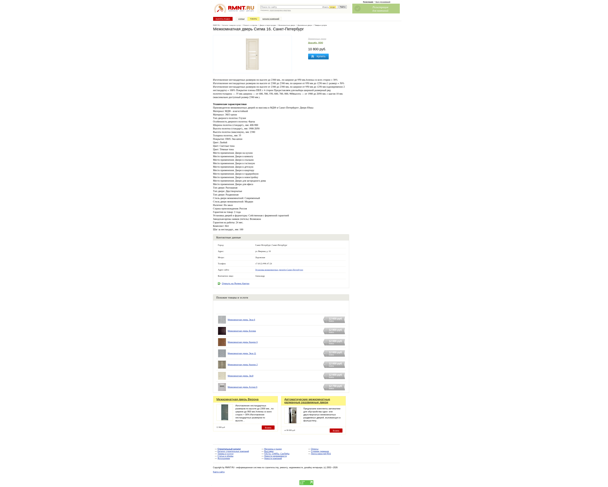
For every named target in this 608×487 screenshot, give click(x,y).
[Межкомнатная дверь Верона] (225, 420)
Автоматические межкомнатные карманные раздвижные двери (307, 401)
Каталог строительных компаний (233, 451)
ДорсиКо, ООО (315, 43)
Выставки (268, 451)
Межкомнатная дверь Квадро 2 (243, 364)
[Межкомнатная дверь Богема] (222, 335)
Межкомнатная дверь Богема (242, 331)
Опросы (314, 449)
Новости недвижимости (275, 456)
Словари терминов (320, 451)
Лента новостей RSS (321, 454)
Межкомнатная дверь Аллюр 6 (242, 387)
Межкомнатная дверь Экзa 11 (242, 353)
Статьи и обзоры (225, 456)
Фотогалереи (224, 458)
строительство (233, 11)
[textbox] (299, 7)
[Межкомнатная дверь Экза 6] (222, 324)
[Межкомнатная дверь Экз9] (222, 380)
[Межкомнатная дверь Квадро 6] (222, 346)
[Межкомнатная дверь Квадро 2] (222, 368)
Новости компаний (273, 458)
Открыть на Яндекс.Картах (235, 283)
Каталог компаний (271, 19)
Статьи (241, 19)
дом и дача (250, 11)
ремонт (242, 11)
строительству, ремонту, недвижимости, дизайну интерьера (293, 467)
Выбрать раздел (223, 19)
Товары (253, 19)
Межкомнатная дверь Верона (237, 399)
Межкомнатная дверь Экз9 (240, 376)
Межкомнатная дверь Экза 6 (241, 320)
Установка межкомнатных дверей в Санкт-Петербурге (279, 269)
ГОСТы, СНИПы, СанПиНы (276, 454)
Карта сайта (219, 472)
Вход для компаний (383, 2)
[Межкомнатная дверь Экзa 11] (222, 357)
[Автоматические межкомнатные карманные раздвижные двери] (293, 423)
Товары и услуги (225, 454)
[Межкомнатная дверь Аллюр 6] (222, 391)
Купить (268, 427)
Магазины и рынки (273, 449)
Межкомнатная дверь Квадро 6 (243, 342)
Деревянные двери (317, 39)
